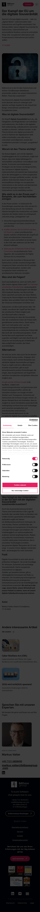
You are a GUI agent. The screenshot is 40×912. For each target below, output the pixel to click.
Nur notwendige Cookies (20, 490)
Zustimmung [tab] (7, 425)
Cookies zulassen (20, 485)
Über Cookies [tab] (32, 425)
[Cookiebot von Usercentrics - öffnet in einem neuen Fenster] (29, 420)
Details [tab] (20, 425)
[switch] (35, 464)
